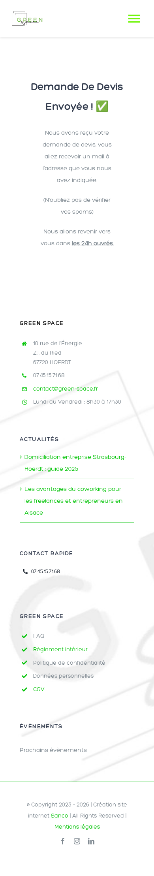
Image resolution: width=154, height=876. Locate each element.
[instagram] (77, 841)
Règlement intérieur (60, 649)
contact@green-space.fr (65, 388)
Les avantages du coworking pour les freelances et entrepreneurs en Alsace (73, 500)
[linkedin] (91, 841)
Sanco (59, 815)
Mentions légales (77, 826)
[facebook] (63, 841)
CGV (39, 689)
